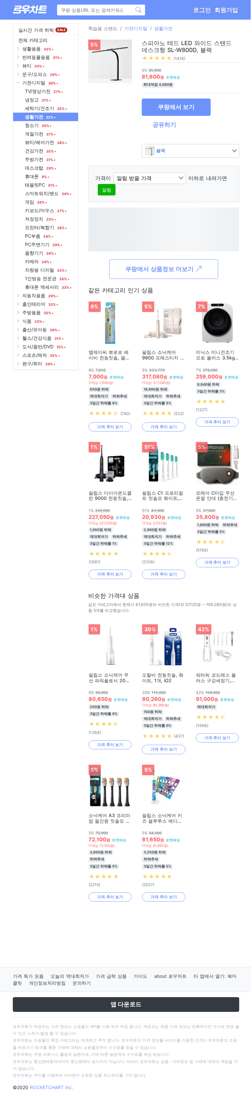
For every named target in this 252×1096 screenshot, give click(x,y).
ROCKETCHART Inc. (51, 1087)
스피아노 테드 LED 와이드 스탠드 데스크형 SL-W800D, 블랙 (187, 46)
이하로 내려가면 (207, 178)
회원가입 (226, 10)
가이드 (140, 976)
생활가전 (163, 28)
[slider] (157, 58)
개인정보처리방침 (47, 983)
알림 (106, 189)
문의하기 (82, 983)
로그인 (202, 10)
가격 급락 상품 (111, 976)
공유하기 (164, 124)
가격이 (103, 178)
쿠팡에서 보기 (176, 106)
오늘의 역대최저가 (70, 976)
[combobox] (190, 151)
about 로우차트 (170, 976)
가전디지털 (135, 28)
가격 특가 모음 (28, 976)
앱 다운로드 (126, 1004)
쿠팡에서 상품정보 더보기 (160, 268)
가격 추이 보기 (110, 426)
